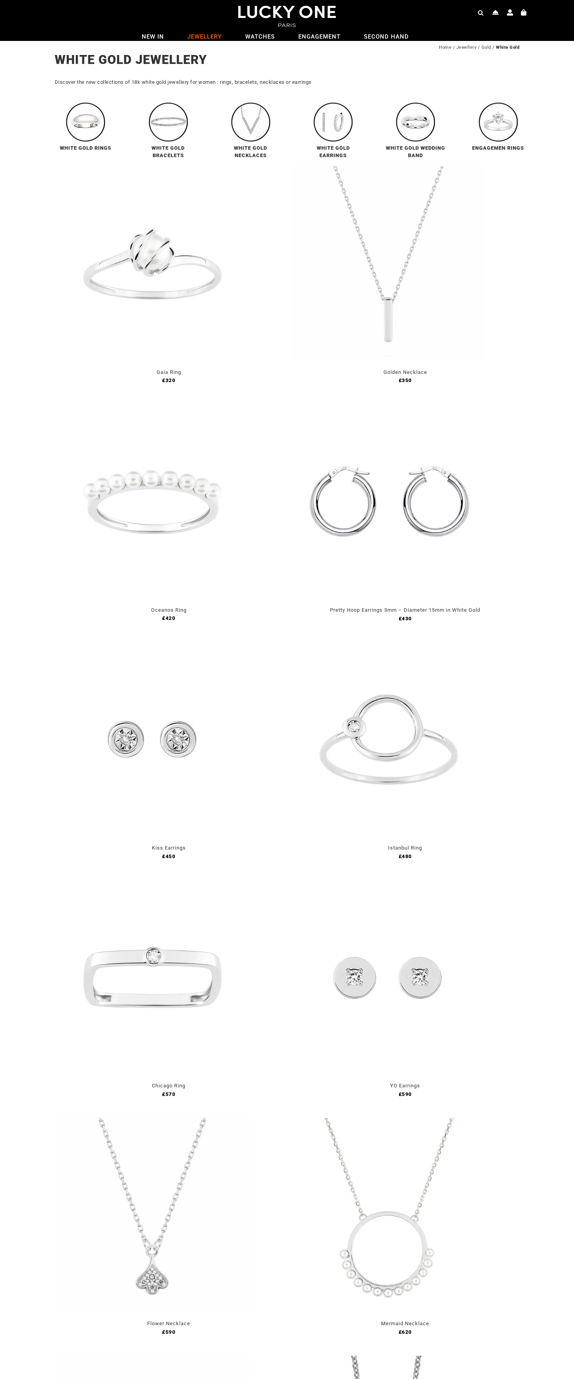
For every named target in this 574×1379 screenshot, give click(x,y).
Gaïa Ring (169, 372)
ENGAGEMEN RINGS (498, 148)
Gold (486, 47)
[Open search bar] (481, 12)
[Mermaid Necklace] (388, 1122)
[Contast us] (495, 12)
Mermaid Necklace (405, 1323)
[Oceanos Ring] (152, 408)
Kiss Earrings (169, 848)
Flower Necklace (168, 1323)
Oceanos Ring (169, 610)
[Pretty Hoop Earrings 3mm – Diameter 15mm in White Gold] (388, 408)
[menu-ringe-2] (85, 105)
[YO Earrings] (388, 884)
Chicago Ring (168, 1086)
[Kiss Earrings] (152, 646)
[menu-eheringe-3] (415, 105)
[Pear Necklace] (388, 1360)
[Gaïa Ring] (152, 171)
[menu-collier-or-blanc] (250, 105)
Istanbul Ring (405, 848)
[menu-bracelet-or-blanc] (168, 105)
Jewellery (466, 47)
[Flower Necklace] (152, 1122)
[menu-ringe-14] (498, 105)
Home (445, 47)
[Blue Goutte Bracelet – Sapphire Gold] (152, 1360)
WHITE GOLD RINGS (85, 148)
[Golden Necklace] (388, 171)
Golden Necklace (405, 372)
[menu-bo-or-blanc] (333, 105)
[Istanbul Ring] (388, 646)
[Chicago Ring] (152, 884)
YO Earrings (405, 1086)
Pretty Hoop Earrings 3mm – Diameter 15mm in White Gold (405, 610)
